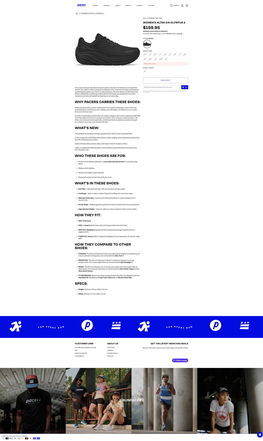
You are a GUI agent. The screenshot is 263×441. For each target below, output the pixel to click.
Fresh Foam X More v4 (106, 277)
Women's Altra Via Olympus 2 (92, 13)
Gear (117, 5)
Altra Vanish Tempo (127, 269)
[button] (175, 5)
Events (128, 5)
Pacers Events (112, 353)
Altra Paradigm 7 (127, 262)
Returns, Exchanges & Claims (85, 347)
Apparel (106, 5)
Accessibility (79, 356)
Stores (139, 5)
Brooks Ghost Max (125, 277)
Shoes (95, 5)
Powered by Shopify (21, 436)
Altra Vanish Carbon (85, 271)
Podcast (110, 356)
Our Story (111, 347)
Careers (110, 350)
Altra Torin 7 (119, 256)
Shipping (146, 31)
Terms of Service (81, 353)
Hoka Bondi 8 (83, 277)
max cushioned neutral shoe (114, 161)
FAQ (76, 350)
